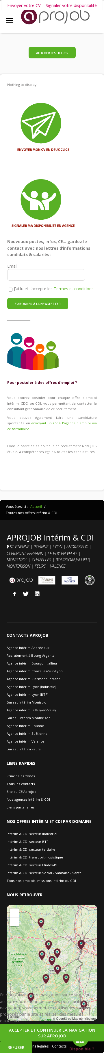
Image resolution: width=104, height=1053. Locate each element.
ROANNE (41, 546)
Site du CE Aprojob (21, 791)
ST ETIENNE (19, 546)
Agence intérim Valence (25, 741)
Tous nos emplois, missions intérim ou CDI (41, 880)
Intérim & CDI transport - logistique (35, 857)
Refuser (16, 1047)
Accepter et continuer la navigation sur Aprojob (52, 1033)
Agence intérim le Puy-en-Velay (31, 710)
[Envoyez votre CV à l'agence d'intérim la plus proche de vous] (43, 127)
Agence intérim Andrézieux (28, 647)
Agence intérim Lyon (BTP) (27, 694)
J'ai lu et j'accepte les (54, 288)
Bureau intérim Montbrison (29, 718)
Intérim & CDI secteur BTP (28, 841)
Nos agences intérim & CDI (28, 799)
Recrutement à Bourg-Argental (31, 655)
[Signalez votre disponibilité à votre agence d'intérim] (43, 204)
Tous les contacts (21, 784)
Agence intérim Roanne (25, 725)
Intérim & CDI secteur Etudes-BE (32, 865)
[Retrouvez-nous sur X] (25, 593)
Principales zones (21, 776)
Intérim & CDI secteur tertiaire (31, 849)
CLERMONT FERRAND (25, 553)
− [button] (14, 921)
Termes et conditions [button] (74, 288)
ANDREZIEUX (77, 546)
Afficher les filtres (52, 53)
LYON (58, 546)
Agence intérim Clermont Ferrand (33, 679)
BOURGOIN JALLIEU (71, 559)
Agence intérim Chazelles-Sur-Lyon (35, 671)
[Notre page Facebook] (14, 593)
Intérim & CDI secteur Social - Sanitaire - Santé (44, 873)
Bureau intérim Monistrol (27, 702)
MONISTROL (18, 559)
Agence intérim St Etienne (27, 733)
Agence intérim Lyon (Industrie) (31, 686)
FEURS (40, 566)
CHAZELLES (42, 559)
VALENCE (58, 566)
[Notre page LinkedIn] (37, 593)
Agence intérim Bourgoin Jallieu (32, 663)
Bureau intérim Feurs (24, 749)
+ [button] (14, 912)
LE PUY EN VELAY (62, 553)
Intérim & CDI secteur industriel (32, 834)
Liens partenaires (21, 807)
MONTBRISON (19, 566)
